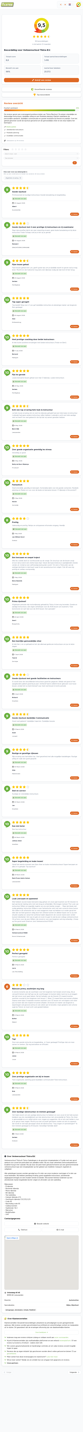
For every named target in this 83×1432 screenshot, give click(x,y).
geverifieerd (11, 1353)
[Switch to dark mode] (65, 4)
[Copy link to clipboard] (60, 4)
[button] (41, 1362)
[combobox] (41, 153)
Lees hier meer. (52, 1357)
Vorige (8, 1372)
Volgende (73, 1372)
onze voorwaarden (61, 1337)
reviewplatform (65, 1340)
